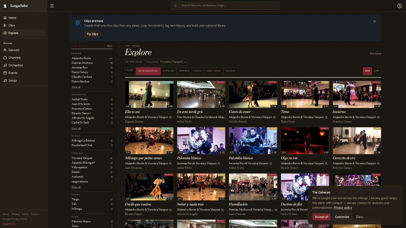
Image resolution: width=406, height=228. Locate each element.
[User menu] (399, 6)
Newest (184, 71)
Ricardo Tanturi (289, 168)
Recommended (148, 71)
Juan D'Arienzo (133, 168)
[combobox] (229, 6)
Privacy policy (343, 207)
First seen (214, 71)
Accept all (321, 216)
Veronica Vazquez (157, 117)
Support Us (9, 223)
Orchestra (79, 95)
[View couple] (170, 117)
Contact (35, 214)
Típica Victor (288, 121)
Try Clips (92, 34)
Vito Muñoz (184, 117)
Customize (342, 216)
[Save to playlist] (134, 85)
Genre (76, 195)
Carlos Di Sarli (289, 214)
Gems (198, 71)
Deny (359, 216)
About (6, 214)
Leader (77, 53)
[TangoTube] (23, 6)
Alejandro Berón (134, 117)
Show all (76, 87)
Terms (25, 214)
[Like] (129, 85)
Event (76, 136)
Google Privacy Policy (15, 218)
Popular (168, 71)
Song (75, 217)
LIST (376, 70)
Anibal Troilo (184, 121)
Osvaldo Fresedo (238, 121)
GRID (367, 70)
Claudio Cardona (205, 117)
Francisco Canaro (342, 121)
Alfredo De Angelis (187, 214)
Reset (109, 46)
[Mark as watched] (138, 85)
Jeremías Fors (185, 163)
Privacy (15, 214)
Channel (78, 153)
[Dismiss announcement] (375, 21)
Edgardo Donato (134, 121)
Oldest (231, 71)
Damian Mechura (239, 209)
